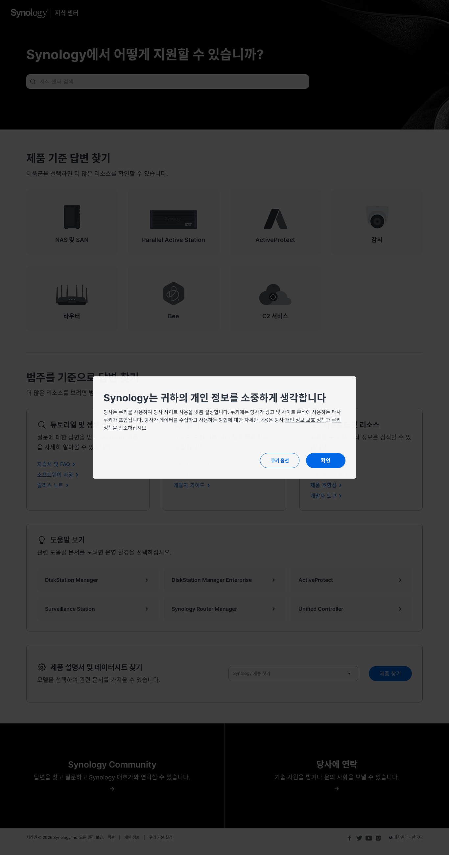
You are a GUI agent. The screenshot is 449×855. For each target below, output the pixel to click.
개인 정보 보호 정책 (305, 420)
